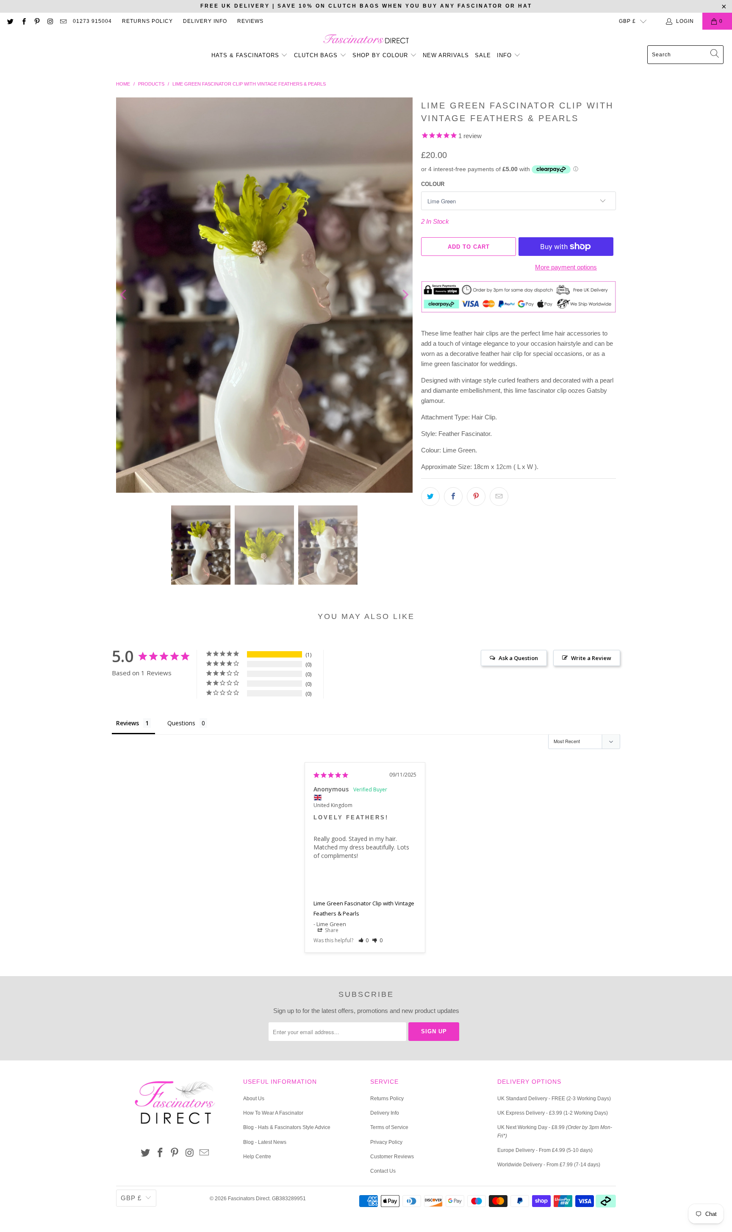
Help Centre (257, 1157)
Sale (483, 55)
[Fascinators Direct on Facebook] (23, 21)
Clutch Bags (317, 55)
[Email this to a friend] (499, 496)
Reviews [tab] (127, 723)
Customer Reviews (392, 1157)
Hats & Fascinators (245, 55)
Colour (432, 184)
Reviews (250, 21)
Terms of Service (389, 1127)
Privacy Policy (386, 1142)
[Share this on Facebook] (453, 496)
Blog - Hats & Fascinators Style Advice (286, 1127)
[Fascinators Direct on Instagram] (49, 21)
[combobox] (685, 54)
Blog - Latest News (264, 1142)
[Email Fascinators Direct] (63, 21)
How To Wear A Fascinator (273, 1113)
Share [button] (331, 930)
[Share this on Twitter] (430, 496)
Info (505, 55)
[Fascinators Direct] (366, 39)
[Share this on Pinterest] (476, 496)
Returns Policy (147, 21)
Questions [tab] (181, 723)
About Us (253, 1099)
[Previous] (124, 295)
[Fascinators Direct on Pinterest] (36, 21)
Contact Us (383, 1171)
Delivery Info (205, 21)
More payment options (566, 267)
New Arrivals (446, 55)
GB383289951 (289, 1198)
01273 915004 (92, 21)
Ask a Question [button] (518, 658)
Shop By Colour (381, 55)
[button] (364, 940)
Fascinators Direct (248, 1198)
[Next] (404, 295)
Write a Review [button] (591, 658)
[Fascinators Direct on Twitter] (10, 21)
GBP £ (627, 21)
